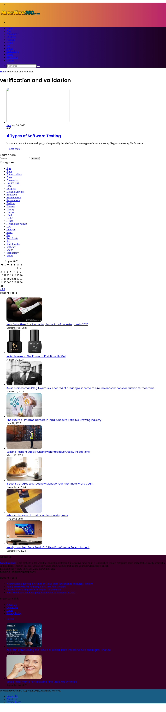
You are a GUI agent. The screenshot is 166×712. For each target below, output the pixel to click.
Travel (9, 54)
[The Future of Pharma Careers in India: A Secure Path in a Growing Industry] (24, 416)
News (9, 232)
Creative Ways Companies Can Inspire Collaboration (33, 589)
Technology (12, 51)
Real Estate (12, 57)
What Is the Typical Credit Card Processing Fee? (37, 515)
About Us (11, 604)
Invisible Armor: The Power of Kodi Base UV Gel (35, 356)
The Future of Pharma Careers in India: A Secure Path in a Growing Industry (53, 420)
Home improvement (16, 223)
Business (11, 36)
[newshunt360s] (20, 17)
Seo (8, 241)
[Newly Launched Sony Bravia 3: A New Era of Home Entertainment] (24, 543)
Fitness (10, 60)
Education (11, 194)
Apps (9, 171)
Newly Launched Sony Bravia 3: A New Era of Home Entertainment (47, 547)
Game (9, 217)
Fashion (10, 39)
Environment (13, 200)
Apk (8, 31)
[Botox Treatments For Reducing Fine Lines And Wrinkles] (24, 678)
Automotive (12, 33)
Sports (9, 48)
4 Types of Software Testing (33, 136)
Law (8, 226)
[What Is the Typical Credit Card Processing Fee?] (24, 512)
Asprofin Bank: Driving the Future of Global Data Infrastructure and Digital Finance (49, 583)
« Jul (2, 289)
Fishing (10, 209)
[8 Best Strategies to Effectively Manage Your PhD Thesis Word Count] (24, 480)
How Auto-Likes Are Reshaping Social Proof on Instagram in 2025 (47, 324)
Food (9, 215)
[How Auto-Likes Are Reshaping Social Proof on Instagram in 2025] (24, 320)
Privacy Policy (13, 613)
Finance (10, 206)
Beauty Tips (12, 183)
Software (11, 247)
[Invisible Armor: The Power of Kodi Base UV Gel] (24, 352)
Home (9, 28)
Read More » (15, 148)
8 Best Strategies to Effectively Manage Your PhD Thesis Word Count (50, 483)
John (8, 125)
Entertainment (13, 197)
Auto (9, 177)
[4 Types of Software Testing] (38, 122)
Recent (10, 618)
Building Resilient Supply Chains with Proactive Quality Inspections (48, 452)
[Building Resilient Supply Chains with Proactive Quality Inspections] (24, 448)
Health (9, 42)
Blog (9, 185)
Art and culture (14, 174)
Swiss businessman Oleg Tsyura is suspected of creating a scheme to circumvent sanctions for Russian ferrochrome (80, 388)
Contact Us (12, 607)
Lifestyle (10, 229)
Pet (8, 45)
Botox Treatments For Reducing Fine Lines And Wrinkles (36, 586)
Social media (13, 244)
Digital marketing (15, 191)
